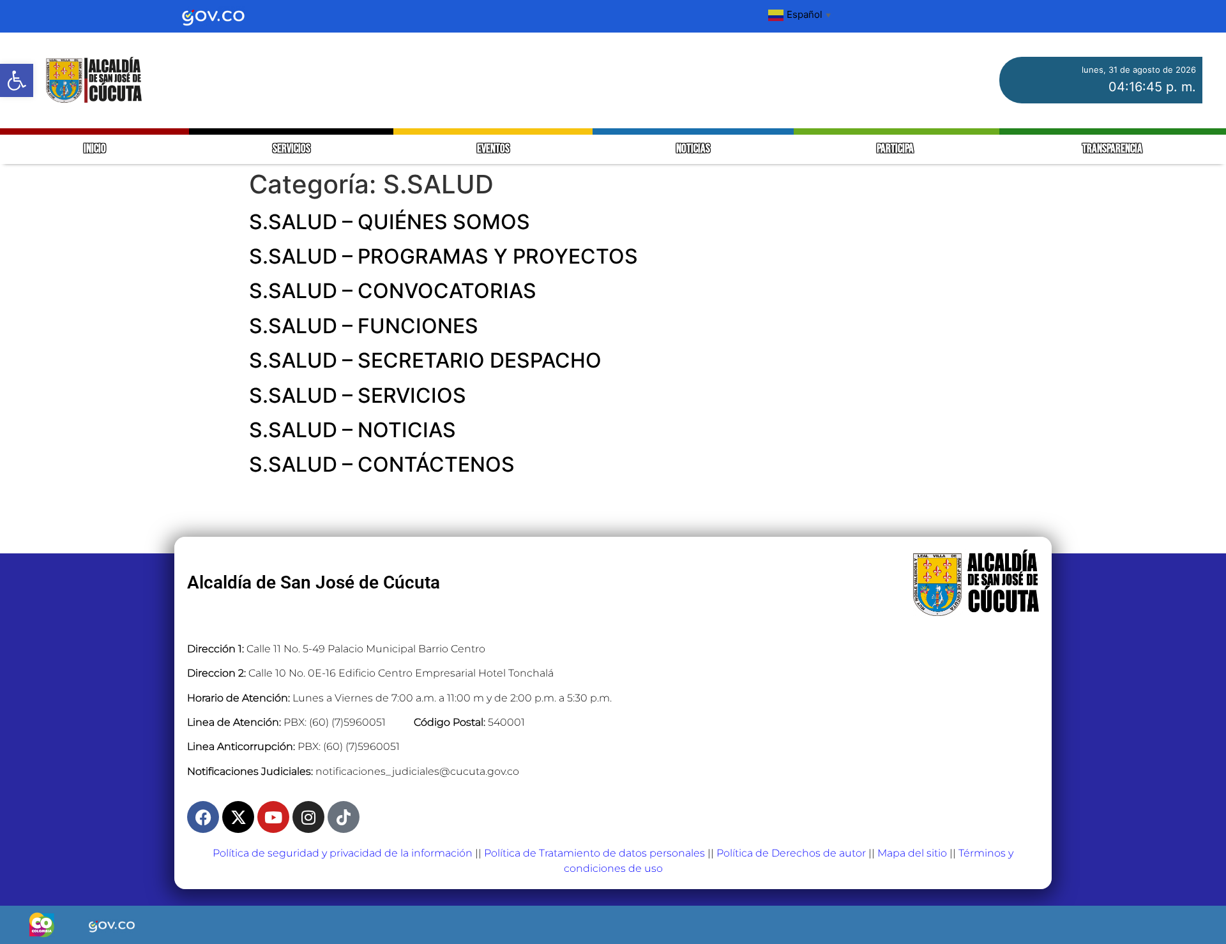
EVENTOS (493, 149)
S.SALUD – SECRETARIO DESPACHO (425, 360)
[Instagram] (308, 817)
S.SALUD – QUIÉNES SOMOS (389, 221)
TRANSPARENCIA (1112, 149)
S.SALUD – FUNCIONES (363, 325)
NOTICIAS (693, 149)
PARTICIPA (896, 149)
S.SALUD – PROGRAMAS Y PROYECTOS (443, 256)
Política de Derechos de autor (791, 853)
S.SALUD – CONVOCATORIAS (392, 290)
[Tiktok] (343, 817)
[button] (16, 80)
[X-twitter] (238, 817)
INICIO (95, 149)
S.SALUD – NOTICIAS (352, 429)
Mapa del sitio (912, 853)
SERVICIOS (291, 149)
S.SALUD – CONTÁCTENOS (382, 464)
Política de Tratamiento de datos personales (594, 853)
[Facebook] (203, 817)
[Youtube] (273, 817)
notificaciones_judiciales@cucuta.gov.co (417, 771)
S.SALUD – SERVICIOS (357, 395)
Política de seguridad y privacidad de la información (343, 853)
